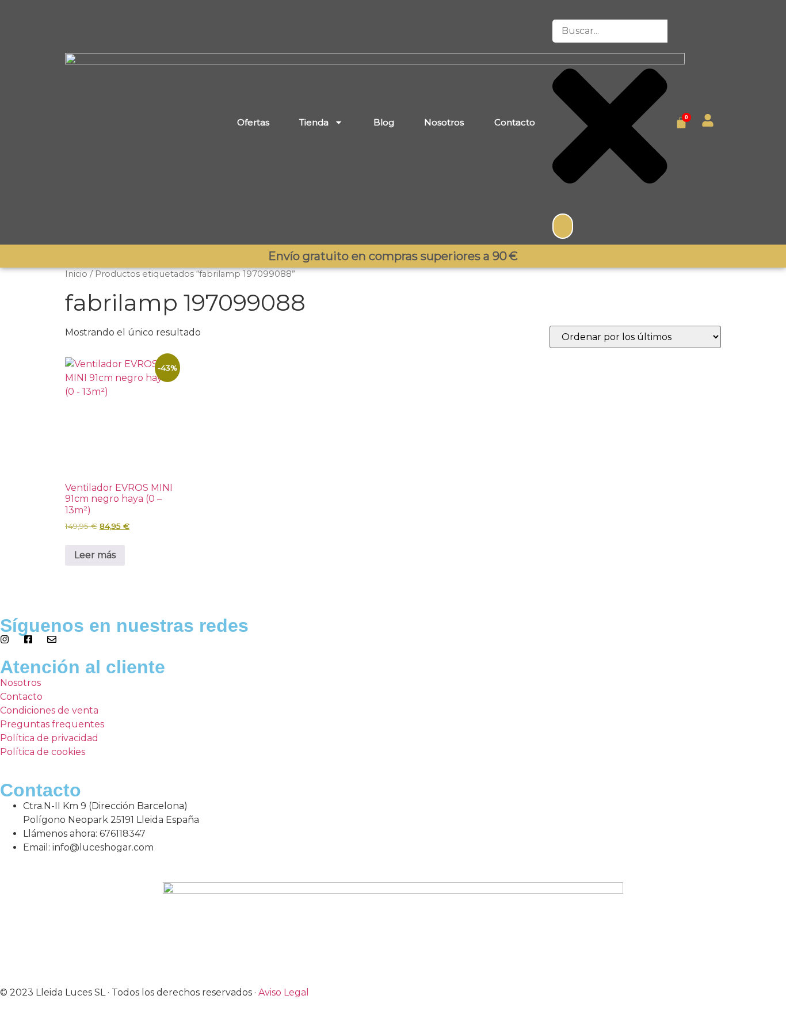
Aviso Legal (283, 992)
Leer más (95, 555)
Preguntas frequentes (52, 724)
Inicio (76, 274)
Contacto (514, 122)
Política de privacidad (49, 738)
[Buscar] (562, 226)
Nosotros (444, 122)
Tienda (314, 122)
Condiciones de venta (49, 710)
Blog (383, 122)
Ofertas (253, 122)
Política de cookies (42, 751)
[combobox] (609, 31)
